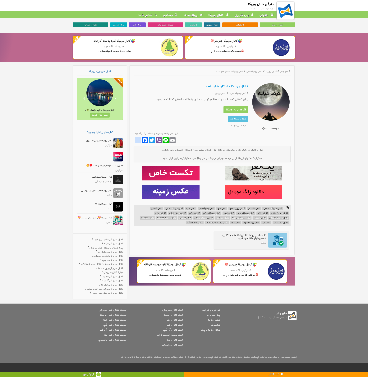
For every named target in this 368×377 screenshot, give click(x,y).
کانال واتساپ (90, 25)
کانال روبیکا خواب (177, 213)
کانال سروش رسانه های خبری (107, 293)
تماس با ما (145, 15)
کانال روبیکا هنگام (211, 213)
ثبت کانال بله (175, 339)
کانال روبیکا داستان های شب (227, 86)
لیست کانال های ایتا (115, 320)
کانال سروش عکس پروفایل (108, 239)
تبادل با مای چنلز (210, 330)
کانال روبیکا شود (251, 223)
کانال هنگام (194, 213)
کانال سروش (212, 25)
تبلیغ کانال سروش (113, 272)
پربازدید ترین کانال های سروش (106, 248)
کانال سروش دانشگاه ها (110, 252)
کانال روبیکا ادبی (254, 71)
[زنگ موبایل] (253, 192)
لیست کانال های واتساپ (112, 339)
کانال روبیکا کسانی (174, 208)
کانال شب (190, 208)
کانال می (266, 223)
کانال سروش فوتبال (112, 276)
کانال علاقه (263, 213)
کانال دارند (229, 213)
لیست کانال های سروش (113, 310)
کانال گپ (137, 25)
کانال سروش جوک (113, 264)
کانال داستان (254, 208)
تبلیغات (215, 325)
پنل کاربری (242, 15)
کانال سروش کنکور (91, 264)
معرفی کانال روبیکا (261, 4)
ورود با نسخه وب (238, 119)
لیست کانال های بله (115, 335)
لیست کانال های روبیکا (113, 315)
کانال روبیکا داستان (273, 208)
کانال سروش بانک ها (112, 285)
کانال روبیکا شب (206, 208)
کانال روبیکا (216, 15)
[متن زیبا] (170, 173)
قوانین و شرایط (211, 310)
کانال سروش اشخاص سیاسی (107, 256)
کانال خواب (160, 213)
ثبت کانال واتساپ (172, 344)
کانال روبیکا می (281, 223)
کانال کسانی (156, 208)
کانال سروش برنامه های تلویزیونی (105, 289)
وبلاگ (263, 243)
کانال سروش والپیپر (112, 260)
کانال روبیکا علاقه (279, 213)
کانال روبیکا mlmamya (217, 223)
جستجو (168, 15)
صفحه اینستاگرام (165, 25)
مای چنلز (283, 71)
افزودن (264, 15)
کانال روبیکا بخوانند (241, 218)
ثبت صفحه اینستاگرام (170, 335)
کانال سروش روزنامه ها (110, 268)
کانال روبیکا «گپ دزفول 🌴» (100, 110)
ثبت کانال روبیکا (173, 315)
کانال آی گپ (119, 25)
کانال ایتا (240, 25)
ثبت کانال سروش (172, 310)
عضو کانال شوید (100, 115)
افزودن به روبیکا (236, 110)
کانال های (222, 208)
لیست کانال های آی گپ (113, 330)
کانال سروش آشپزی (112, 280)
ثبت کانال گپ (175, 325)
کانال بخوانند (222, 218)
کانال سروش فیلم (113, 243)
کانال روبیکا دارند (245, 213)
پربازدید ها (190, 15)
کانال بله (193, 25)
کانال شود (235, 223)
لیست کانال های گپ (115, 325)
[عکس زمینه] (170, 192)
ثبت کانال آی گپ (173, 330)
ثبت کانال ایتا (175, 320)
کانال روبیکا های (237, 208)
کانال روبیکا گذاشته (166, 218)
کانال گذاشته (147, 218)
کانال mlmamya (194, 223)
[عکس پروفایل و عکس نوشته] (253, 173)
